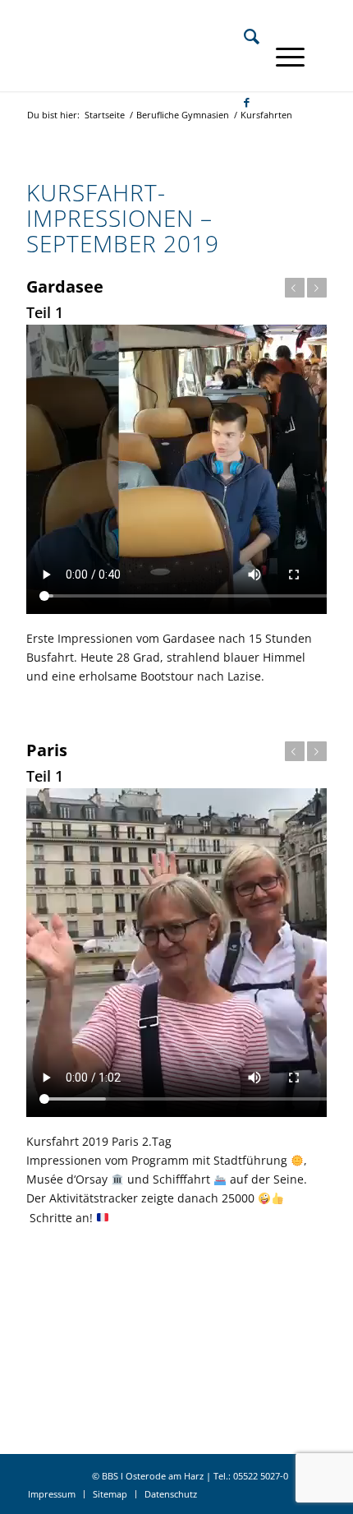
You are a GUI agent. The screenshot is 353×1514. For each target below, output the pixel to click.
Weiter (317, 288)
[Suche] (243, 36)
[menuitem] (243, 36)
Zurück (295, 288)
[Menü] (282, 57)
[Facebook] (238, 102)
